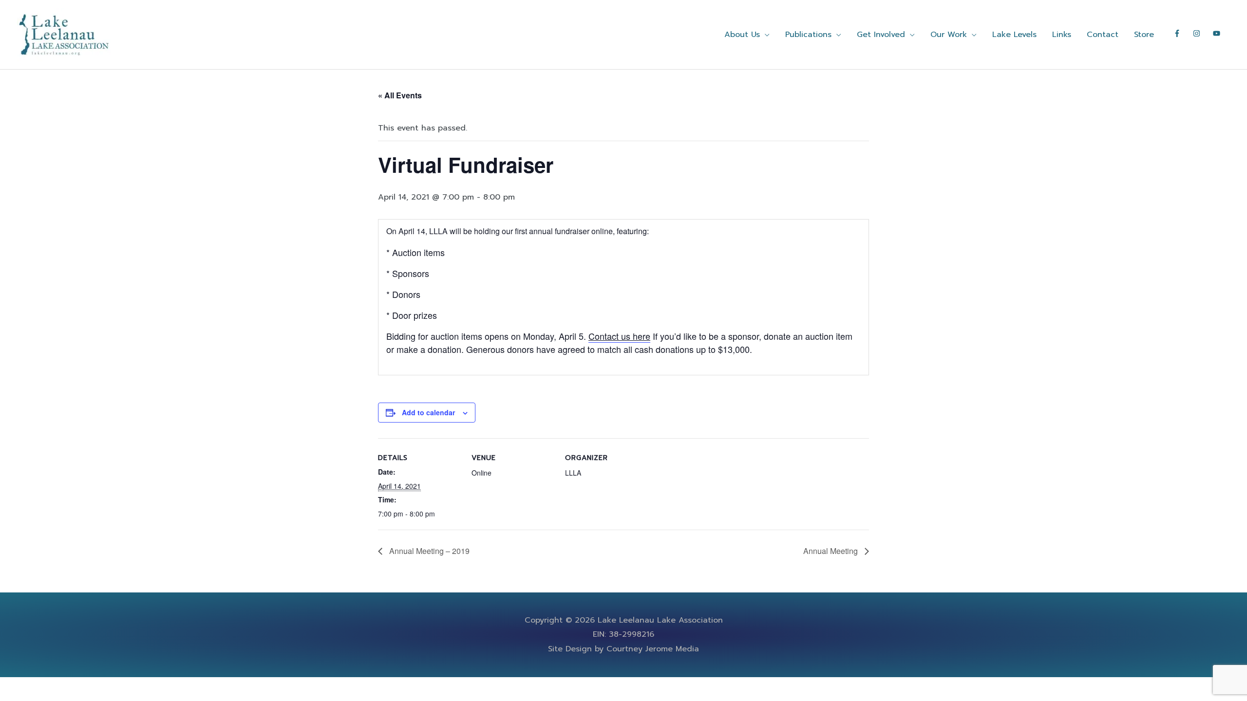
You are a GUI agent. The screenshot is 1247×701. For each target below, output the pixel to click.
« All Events (400, 95)
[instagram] (1201, 33)
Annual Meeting (831, 550)
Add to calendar (428, 412)
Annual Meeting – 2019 (428, 550)
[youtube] (1218, 33)
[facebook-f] (1181, 33)
